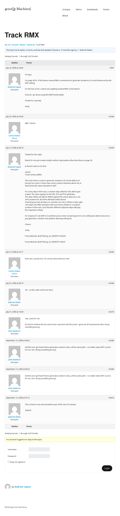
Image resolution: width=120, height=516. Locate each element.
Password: (12, 456)
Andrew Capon (23, 486)
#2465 (111, 252)
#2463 (111, 116)
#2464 (111, 148)
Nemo (79, 9)
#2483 (111, 340)
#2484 (111, 369)
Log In (107, 468)
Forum (106, 9)
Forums (15, 45)
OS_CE (7, 45)
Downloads (92, 9)
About (65, 15)
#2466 (111, 283)
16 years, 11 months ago (63, 50)
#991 (112, 68)
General (31, 45)
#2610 (111, 397)
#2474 (111, 312)
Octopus (66, 9)
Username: (12, 449)
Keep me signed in (17, 462)
